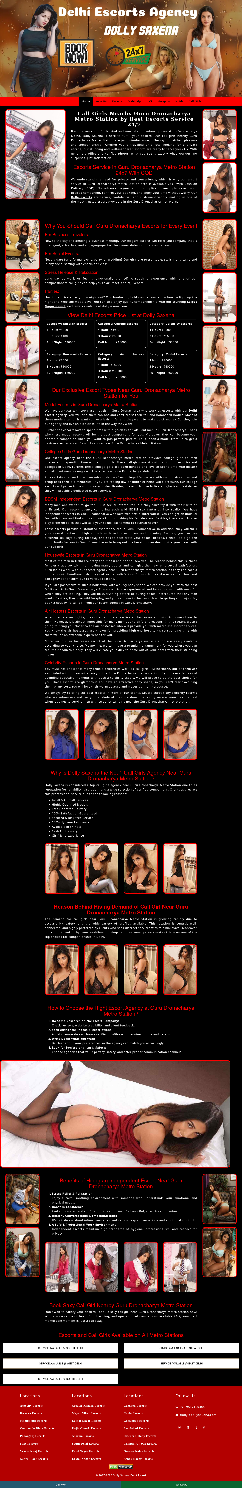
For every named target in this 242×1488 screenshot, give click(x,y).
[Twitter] (180, 1427)
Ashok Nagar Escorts (138, 1458)
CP (151, 101)
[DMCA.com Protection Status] (121, 1466)
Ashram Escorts (83, 1435)
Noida (179, 101)
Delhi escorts (81, 197)
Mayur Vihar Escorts (86, 1413)
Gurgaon (164, 101)
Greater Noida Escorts (139, 1451)
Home (86, 101)
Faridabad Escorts (136, 1428)
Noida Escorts (133, 1413)
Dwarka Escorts (31, 1413)
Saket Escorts (29, 1443)
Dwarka (117, 101)
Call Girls (195, 101)
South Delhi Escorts (85, 1443)
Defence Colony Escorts (140, 1435)
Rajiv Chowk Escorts (86, 1428)
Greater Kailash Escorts (88, 1405)
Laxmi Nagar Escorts (86, 1458)
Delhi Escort (138, 1475)
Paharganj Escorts (32, 1435)
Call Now (61, 1484)
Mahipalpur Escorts (33, 1420)
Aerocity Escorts (31, 1405)
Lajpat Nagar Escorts (87, 1420)
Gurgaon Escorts (135, 1405)
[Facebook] (203, 1427)
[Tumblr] (196, 1427)
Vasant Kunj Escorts (34, 1451)
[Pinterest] (188, 1427)
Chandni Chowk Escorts (140, 1443)
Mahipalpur (136, 101)
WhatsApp (181, 1484)
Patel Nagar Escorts (85, 1451)
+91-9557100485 (192, 1407)
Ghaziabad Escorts (136, 1420)
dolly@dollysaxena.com (198, 1415)
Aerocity (101, 101)
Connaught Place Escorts (37, 1428)
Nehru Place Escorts (34, 1458)
